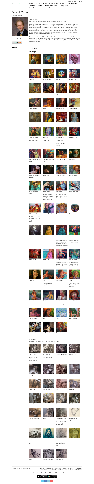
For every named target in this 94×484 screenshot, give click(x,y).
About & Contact (49, 8)
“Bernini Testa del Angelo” (73, 419)
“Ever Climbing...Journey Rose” (35, 160)
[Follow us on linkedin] (48, 481)
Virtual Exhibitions (42, 3)
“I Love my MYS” (33, 213)
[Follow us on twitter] (42, 481)
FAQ (50, 472)
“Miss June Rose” (73, 175)
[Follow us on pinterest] (51, 481)
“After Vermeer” (46, 333)
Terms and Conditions (63, 472)
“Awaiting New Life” (60, 137)
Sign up (80, 1)
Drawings (32, 339)
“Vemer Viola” (32, 333)
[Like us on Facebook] (45, 481)
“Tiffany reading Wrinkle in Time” (48, 160)
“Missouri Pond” (33, 94)
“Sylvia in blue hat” (60, 108)
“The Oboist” (59, 236)
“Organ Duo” (59, 94)
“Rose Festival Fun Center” (33, 192)
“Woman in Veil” (72, 123)
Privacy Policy (55, 472)
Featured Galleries (43, 5)
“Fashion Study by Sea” (48, 459)
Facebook (14, 15)
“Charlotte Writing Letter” (48, 65)
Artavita (18, 468)
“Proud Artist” (32, 389)
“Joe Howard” (59, 191)
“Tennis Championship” (74, 236)
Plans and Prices (44, 472)
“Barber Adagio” (46, 191)
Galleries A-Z (54, 5)
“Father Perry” (72, 94)
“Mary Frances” (59, 301)
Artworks (32, 3)
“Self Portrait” (46, 137)
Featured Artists (65, 3)
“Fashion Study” (59, 459)
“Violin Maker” (59, 123)
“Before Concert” (33, 354)
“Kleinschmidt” (32, 259)
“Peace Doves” (46, 175)
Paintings (32, 52)
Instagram (20, 15)
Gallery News (64, 5)
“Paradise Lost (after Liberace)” (34, 176)
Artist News (32, 5)
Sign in (75, 1)
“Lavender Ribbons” (47, 213)
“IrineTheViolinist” (73, 259)
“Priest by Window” (47, 79)
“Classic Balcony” (73, 318)
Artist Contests (53, 3)
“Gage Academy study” (61, 418)
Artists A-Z (74, 3)
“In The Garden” (33, 318)
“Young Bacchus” (73, 213)
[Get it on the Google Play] (52, 476)
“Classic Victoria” (73, 301)
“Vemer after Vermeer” (48, 123)
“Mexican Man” (72, 79)
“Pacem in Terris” (73, 137)
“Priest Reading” (33, 108)
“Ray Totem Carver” (60, 159)
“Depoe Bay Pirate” (60, 175)
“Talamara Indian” (73, 108)
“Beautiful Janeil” (46, 259)
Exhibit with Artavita (35, 8)
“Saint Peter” (72, 159)
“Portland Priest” (73, 354)
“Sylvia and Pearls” (33, 137)
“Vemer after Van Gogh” (34, 123)
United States (20, 39)
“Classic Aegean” (60, 280)
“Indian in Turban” (73, 65)
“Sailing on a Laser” (73, 191)
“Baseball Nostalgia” (34, 65)
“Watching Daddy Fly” (48, 389)
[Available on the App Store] (42, 476)
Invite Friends (70, 1)
